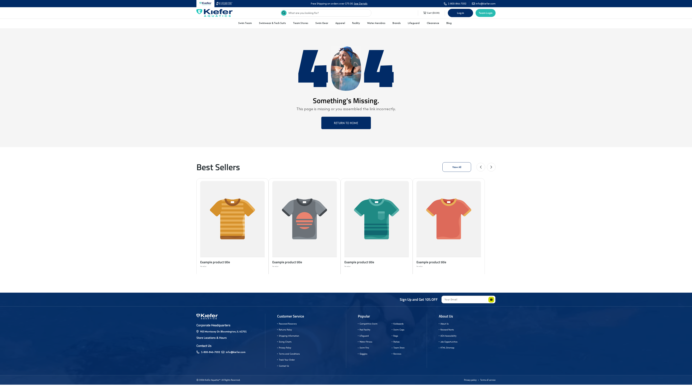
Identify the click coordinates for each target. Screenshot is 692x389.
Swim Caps (398, 329)
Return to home (346, 123)
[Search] (284, 13)
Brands (396, 23)
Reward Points (447, 329)
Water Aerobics (376, 23)
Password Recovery (288, 323)
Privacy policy (470, 379)
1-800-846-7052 (210, 352)
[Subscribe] (491, 300)
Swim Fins (364, 347)
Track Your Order (287, 359)
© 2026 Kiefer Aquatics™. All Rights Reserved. (218, 379)
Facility (356, 23)
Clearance (433, 23)
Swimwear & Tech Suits (272, 23)
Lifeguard (414, 23)
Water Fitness (366, 341)
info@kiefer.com (235, 352)
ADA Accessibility (448, 335)
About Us (446, 316)
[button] (245, 23)
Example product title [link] (215, 262)
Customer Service (290, 316)
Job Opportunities (449, 341)
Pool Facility (365, 329)
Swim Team (245, 23)
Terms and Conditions (289, 353)
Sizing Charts (285, 341)
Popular (364, 316)
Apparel (340, 23)
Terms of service (488, 379)
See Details (360, 3)
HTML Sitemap (447, 347)
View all (456, 167)
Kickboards (398, 323)
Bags (395, 335)
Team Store (399, 347)
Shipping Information (289, 335)
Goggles (363, 353)
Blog (449, 23)
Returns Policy (285, 329)
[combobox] (325, 13)
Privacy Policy (285, 347)
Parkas (396, 341)
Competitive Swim (369, 323)
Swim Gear (321, 23)
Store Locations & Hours (211, 338)
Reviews (397, 353)
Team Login (486, 13)
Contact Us (284, 365)
